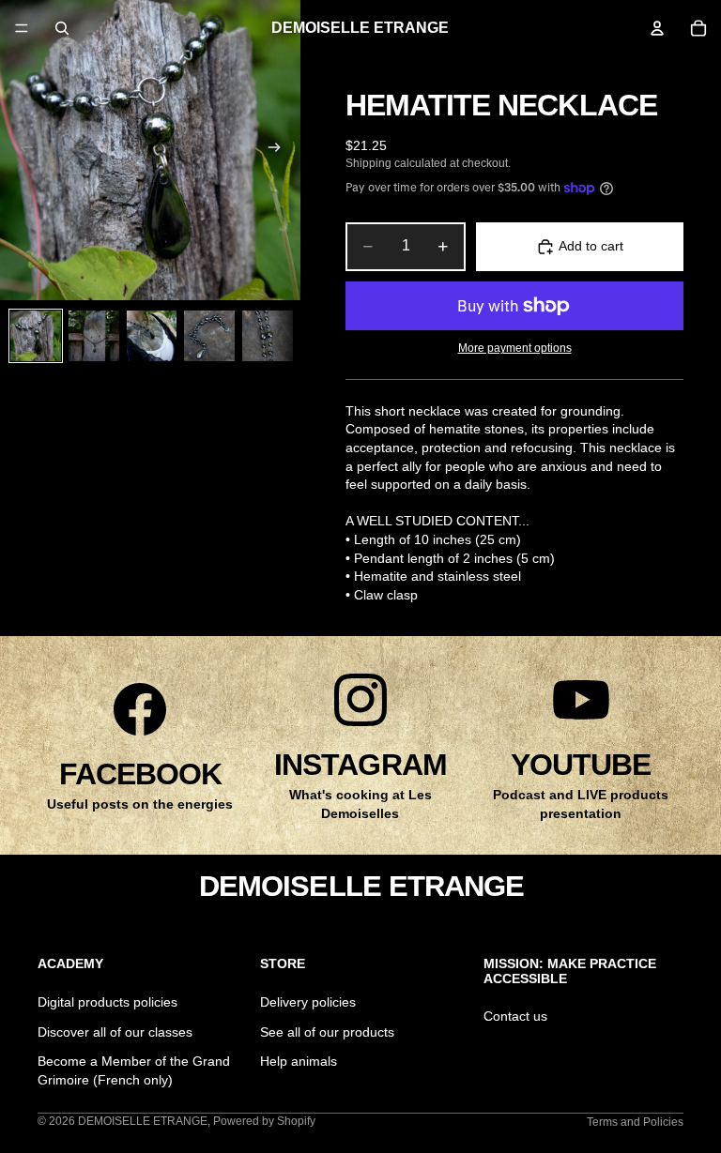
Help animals (298, 1061)
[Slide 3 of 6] (152, 336)
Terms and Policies (635, 1122)
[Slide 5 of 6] (267, 336)
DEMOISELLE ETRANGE (142, 1121)
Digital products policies (107, 1001)
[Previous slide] (20, 150)
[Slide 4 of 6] (209, 336)
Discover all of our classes (115, 1031)
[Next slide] (279, 150)
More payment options (515, 347)
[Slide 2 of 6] (94, 336)
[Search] (62, 28)
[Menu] (21, 28)
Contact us (515, 1016)
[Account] (657, 28)
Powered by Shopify (264, 1121)
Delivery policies (308, 1001)
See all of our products (327, 1031)
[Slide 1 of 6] (35, 336)
